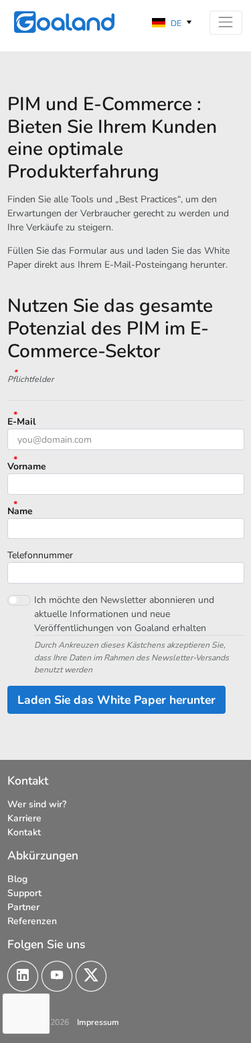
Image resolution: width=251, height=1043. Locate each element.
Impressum (98, 1022)
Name (20, 511)
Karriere (24, 818)
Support (24, 893)
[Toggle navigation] (226, 23)
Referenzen (32, 921)
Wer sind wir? (36, 804)
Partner (23, 907)
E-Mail (21, 421)
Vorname (26, 466)
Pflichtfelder (30, 379)
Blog (17, 879)
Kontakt (24, 832)
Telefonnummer (40, 555)
